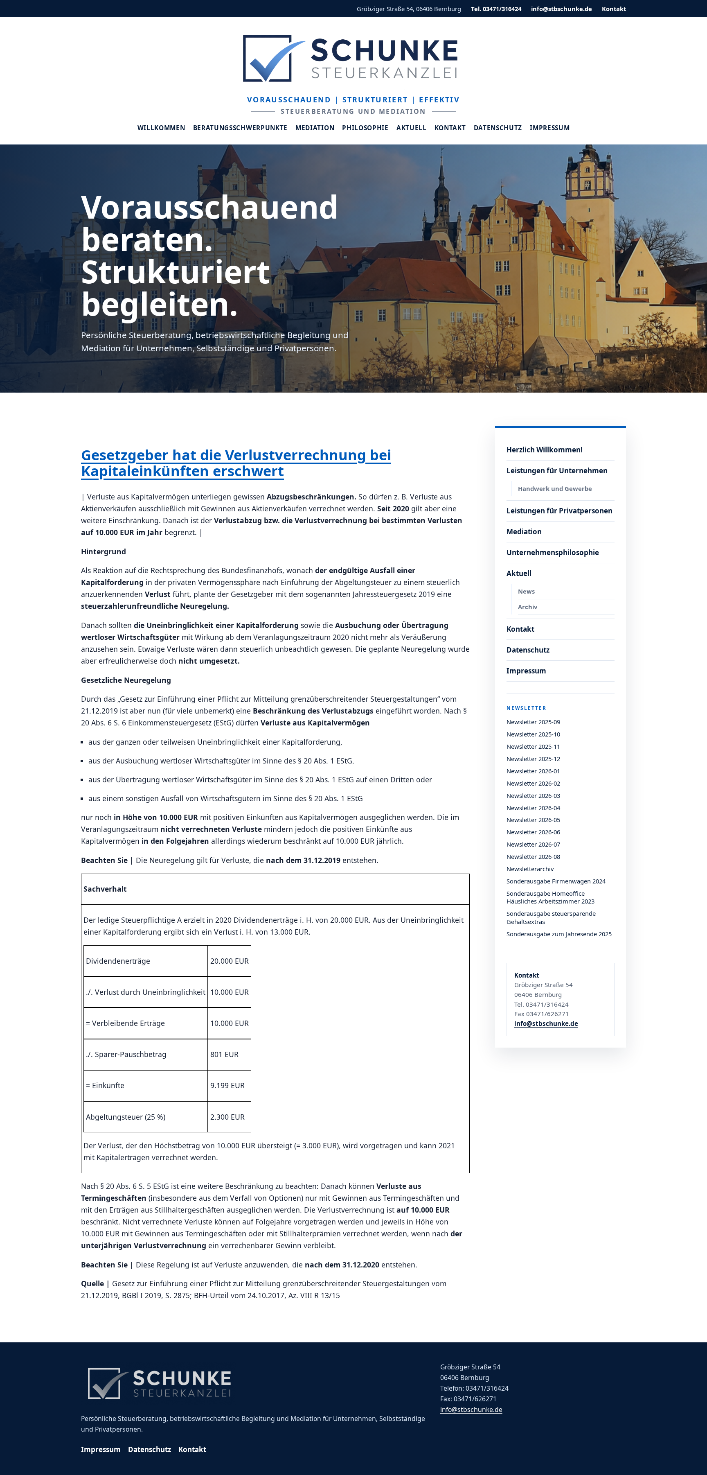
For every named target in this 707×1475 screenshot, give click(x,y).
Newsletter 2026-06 (533, 832)
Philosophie (365, 128)
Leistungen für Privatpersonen (559, 510)
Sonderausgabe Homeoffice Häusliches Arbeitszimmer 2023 (550, 897)
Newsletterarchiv (530, 869)
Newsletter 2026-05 (533, 819)
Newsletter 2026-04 (533, 808)
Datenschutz (498, 128)
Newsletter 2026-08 (533, 856)
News (526, 591)
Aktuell (411, 128)
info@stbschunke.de (561, 9)
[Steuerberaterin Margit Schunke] (353, 58)
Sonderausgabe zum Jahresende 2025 (559, 934)
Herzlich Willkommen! (545, 449)
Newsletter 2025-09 (533, 722)
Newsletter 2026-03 (533, 795)
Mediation (314, 128)
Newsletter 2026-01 (533, 771)
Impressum (550, 128)
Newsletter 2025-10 (533, 734)
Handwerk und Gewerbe (555, 488)
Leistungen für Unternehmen (557, 470)
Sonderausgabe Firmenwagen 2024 (556, 881)
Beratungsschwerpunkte (240, 128)
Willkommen (161, 128)
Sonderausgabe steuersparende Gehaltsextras (551, 917)
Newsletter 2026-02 (533, 783)
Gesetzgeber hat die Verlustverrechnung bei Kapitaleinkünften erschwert (236, 463)
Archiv (527, 607)
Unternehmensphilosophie (553, 552)
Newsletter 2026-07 (533, 844)
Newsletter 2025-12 (533, 758)
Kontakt (614, 9)
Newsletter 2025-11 (533, 746)
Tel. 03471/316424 (496, 9)
